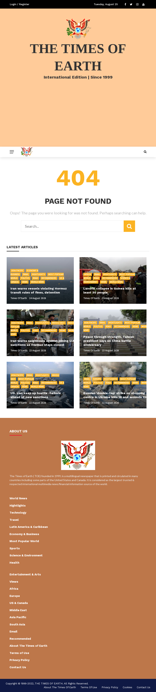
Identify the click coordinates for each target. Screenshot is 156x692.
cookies (127, 687)
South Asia (17, 624)
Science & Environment (26, 555)
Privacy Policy (19, 660)
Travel (14, 520)
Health (14, 562)
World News (37, 282)
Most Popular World (24, 541)
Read (35, 278)
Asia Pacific (17, 270)
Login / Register (19, 4)
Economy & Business (24, 534)
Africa (87, 274)
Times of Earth (18, 298)
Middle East (58, 322)
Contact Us (18, 667)
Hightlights (38, 274)
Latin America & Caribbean (29, 527)
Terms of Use (19, 653)
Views (25, 282)
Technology (18, 512)
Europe (97, 379)
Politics (25, 278)
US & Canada (19, 603)
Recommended (48, 278)
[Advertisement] (78, 118)
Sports (15, 548)
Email (26, 274)
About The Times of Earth (28, 645)
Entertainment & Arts (25, 574)
